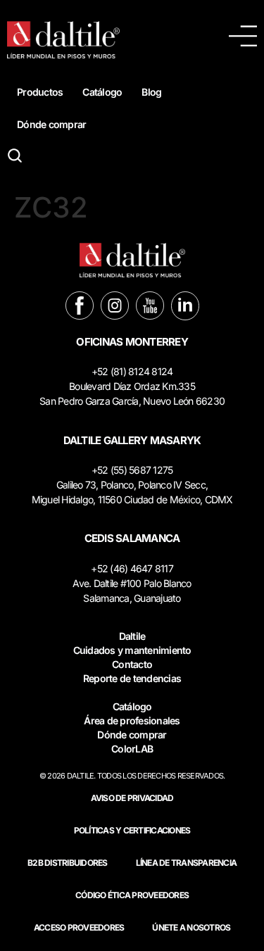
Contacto (132, 664)
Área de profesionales (132, 720)
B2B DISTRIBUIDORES (67, 862)
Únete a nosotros (191, 927)
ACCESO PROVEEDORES (79, 927)
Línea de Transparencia (186, 862)
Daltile (132, 636)
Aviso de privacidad (132, 798)
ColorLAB (132, 749)
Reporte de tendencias (132, 678)
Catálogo (102, 92)
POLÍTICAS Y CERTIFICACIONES (132, 830)
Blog (151, 92)
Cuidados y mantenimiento (132, 650)
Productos (40, 92)
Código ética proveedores (132, 895)
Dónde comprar (51, 124)
